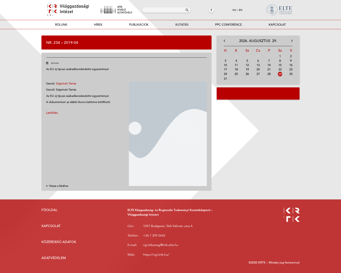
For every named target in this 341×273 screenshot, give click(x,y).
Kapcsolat (277, 24)
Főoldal (49, 210)
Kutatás (181, 24)
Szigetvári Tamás (66, 83)
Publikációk (139, 24)
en (240, 10)
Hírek (98, 24)
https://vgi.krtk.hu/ (156, 255)
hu (234, 10)
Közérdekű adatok (58, 242)
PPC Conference (228, 24)
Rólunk (61, 24)
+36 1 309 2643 (154, 235)
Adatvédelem (53, 258)
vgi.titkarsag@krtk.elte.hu (160, 245)
